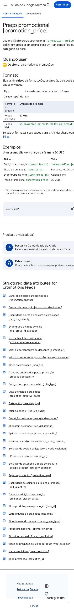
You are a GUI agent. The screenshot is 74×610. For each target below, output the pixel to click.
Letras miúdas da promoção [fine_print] (31, 513)
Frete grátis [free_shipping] (24, 403)
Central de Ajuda (12, 13)
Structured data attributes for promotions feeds (30, 285)
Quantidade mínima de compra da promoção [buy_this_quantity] (34, 317)
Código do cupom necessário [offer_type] (32, 384)
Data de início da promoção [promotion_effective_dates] (25, 393)
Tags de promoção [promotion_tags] (30, 475)
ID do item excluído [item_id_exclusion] (31, 536)
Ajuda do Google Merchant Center (29, 5)
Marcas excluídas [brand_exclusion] (29, 551)
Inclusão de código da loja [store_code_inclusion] (37, 441)
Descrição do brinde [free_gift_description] (33, 418)
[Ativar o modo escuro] (47, 586)
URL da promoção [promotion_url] (28, 456)
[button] (5, 5)
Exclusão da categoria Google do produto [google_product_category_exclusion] (33, 465)
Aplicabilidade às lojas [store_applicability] (33, 433)
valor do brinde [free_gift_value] (27, 410)
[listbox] (57, 598)
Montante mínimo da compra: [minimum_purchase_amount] (25, 340)
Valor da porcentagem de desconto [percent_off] (37, 350)
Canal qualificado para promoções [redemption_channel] (28, 297)
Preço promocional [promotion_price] (31, 528)
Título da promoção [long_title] (26, 365)
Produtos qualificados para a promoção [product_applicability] (31, 374)
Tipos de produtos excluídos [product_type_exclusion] (40, 543)
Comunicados (33, 13)
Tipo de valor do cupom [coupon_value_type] (34, 521)
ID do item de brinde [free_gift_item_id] (31, 426)
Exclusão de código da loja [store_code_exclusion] (38, 448)
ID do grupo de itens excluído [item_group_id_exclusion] (25, 328)
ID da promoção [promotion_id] (27, 558)
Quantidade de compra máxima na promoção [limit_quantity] (34, 485)
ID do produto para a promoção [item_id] (32, 506)
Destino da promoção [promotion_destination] (35, 307)
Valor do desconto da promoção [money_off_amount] (39, 357)
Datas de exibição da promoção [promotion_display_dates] (27, 496)
